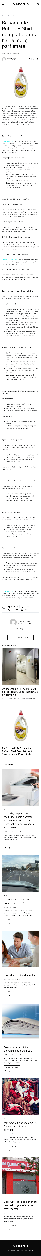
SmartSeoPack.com (27, 1250)
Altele (13, 15)
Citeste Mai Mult (12, 844)
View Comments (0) (19, 637)
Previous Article (10, 645)
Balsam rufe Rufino (8, 141)
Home (4, 15)
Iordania (20, 3)
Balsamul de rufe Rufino (10, 260)
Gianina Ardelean (11, 58)
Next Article (6, 705)
